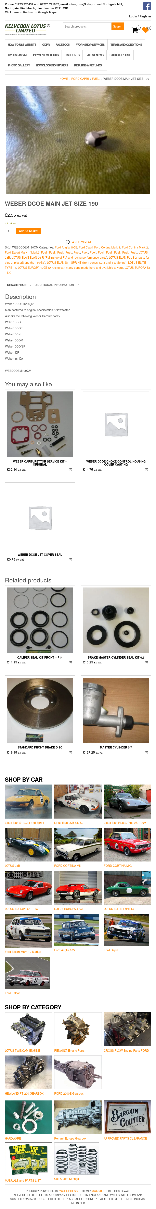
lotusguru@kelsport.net (85, 4)
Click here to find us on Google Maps (31, 12)
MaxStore (99, 1191)
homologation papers (52, 65)
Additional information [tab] (54, 285)
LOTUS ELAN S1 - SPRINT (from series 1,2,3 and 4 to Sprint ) (87, 262)
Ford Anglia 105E (66, 247)
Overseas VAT (17, 55)
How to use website (22, 45)
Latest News (94, 55)
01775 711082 (49, 4)
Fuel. (96, 79)
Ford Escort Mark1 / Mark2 (22, 252)
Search (117, 26)
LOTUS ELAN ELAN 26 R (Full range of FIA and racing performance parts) (59, 257)
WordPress (68, 1191)
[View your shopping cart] (135, 31)
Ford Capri (80, 79)
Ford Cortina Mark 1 (107, 247)
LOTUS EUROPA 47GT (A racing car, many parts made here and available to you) (70, 267)
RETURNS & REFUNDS (88, 65)
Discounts (72, 55)
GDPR (46, 45)
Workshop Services (90, 45)
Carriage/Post (119, 55)
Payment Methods (45, 55)
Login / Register (140, 16)
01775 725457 (24, 4)
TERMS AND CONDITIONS (126, 45)
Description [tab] (16, 285)
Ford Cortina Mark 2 (135, 247)
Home (64, 79)
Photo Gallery (19, 65)
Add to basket (28, 231)
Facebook (63, 45)
